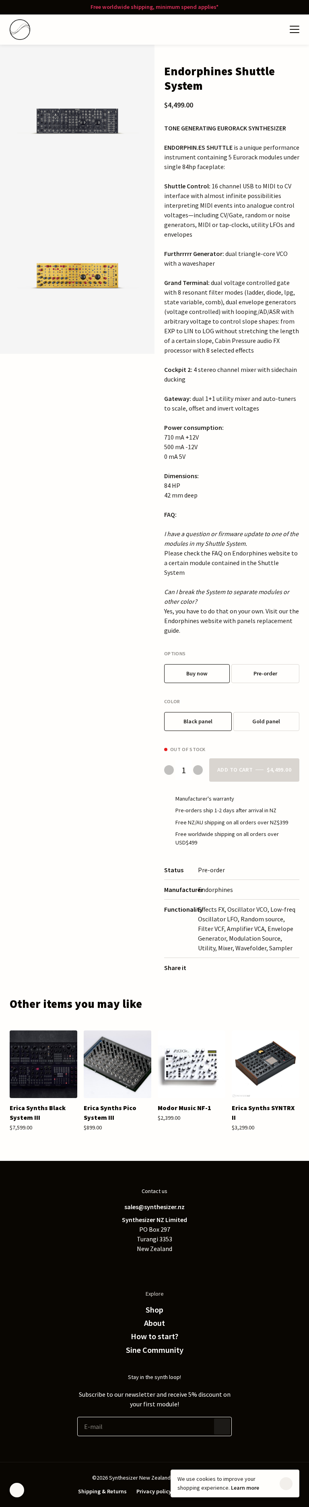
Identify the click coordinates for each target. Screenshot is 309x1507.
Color (172, 701)
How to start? (154, 1336)
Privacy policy (153, 1491)
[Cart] (275, 29)
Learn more (245, 1487)
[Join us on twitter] (122, 1266)
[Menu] (294, 29)
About (154, 1323)
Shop (154, 1310)
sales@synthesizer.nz (154, 1207)
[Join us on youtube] (187, 1266)
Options (174, 653)
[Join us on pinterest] (154, 1266)
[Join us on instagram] (170, 1266)
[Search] (259, 29)
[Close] (286, 1483)
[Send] (222, 1426)
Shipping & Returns (102, 1491)
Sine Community (154, 1350)
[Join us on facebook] (138, 1266)
